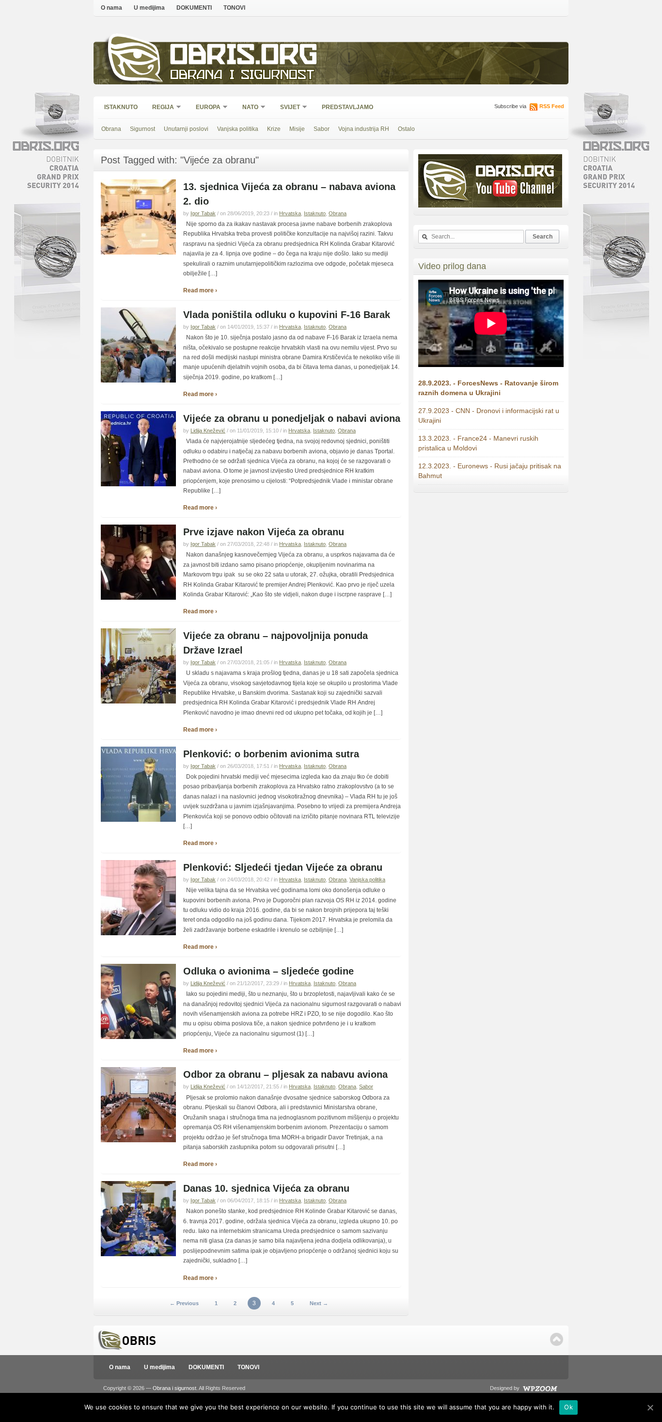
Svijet (287, 108)
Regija (160, 108)
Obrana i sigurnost (242, 75)
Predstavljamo (347, 107)
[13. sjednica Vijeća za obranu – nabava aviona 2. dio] (138, 252)
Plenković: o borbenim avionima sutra (271, 754)
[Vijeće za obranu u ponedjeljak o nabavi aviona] (138, 484)
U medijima (149, 7)
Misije (297, 129)
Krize (274, 129)
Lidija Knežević (207, 430)
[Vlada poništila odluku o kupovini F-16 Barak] (138, 380)
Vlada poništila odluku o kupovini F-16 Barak (286, 314)
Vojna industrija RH (363, 129)
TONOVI (234, 7)
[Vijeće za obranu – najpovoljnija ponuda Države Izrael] (138, 701)
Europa (205, 108)
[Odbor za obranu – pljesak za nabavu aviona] (138, 1140)
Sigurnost (142, 129)
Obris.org (244, 57)
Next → (319, 1303)
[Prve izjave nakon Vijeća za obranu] (138, 597)
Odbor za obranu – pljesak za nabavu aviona (285, 1074)
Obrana (111, 129)
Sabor (322, 129)
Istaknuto (121, 107)
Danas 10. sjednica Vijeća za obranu (266, 1188)
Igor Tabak (203, 213)
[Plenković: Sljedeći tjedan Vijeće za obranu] (138, 933)
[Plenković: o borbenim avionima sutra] (138, 819)
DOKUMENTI (194, 7)
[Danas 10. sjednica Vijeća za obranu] (138, 1254)
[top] (556, 1339)
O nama (111, 7)
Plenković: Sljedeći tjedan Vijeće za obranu (282, 867)
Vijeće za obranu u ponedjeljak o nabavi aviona (291, 418)
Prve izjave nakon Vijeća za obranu (263, 532)
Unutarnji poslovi (186, 129)
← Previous (184, 1303)
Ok (568, 1407)
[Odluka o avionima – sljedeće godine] (138, 1037)
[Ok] (650, 1407)
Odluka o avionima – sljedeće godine (268, 971)
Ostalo (406, 129)
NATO (247, 108)
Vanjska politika (237, 129)
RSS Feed (551, 106)
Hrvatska (290, 213)
